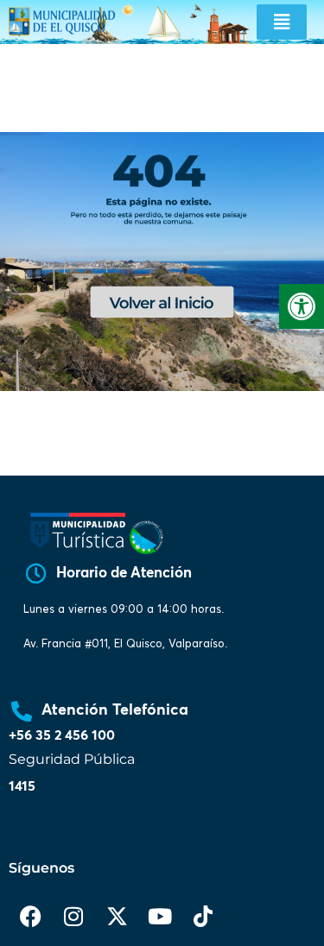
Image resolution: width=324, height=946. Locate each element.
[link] (301, 306)
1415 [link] (22, 786)
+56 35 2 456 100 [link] (62, 735)
